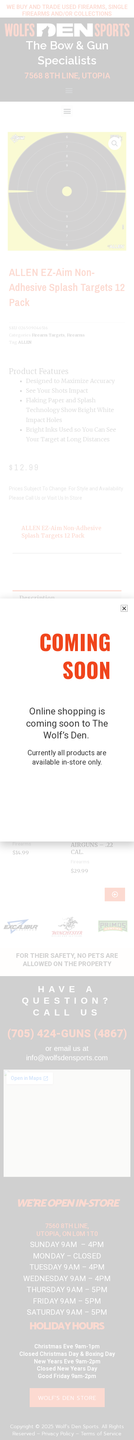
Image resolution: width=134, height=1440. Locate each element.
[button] (124, 608)
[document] (67, 720)
